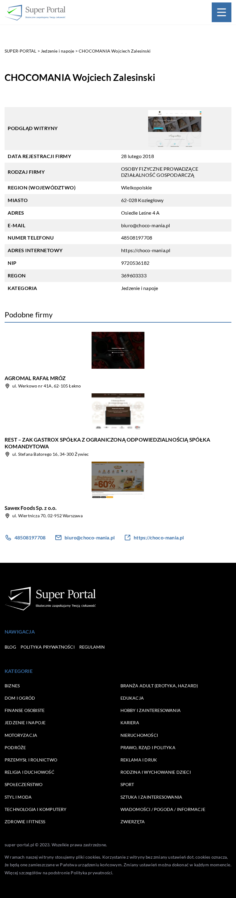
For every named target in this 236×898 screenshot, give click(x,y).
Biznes (12, 685)
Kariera (129, 722)
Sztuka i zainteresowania (151, 797)
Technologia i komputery (36, 809)
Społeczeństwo (24, 784)
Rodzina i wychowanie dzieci (155, 772)
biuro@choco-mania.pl (145, 225)
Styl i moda (18, 797)
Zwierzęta (132, 821)
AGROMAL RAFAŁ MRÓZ (35, 378)
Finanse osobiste (25, 710)
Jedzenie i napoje (139, 288)
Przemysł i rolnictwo (31, 759)
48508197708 (136, 237)
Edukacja (132, 698)
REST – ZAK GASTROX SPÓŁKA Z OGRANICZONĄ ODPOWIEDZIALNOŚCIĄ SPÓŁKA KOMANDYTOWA (107, 443)
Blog (10, 647)
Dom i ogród (20, 698)
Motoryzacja (21, 735)
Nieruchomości (139, 735)
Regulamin (92, 647)
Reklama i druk (138, 759)
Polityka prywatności (48, 647)
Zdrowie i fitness (25, 821)
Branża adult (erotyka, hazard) (159, 685)
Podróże (15, 747)
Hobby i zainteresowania (150, 710)
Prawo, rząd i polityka (147, 747)
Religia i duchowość (29, 772)
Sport (127, 784)
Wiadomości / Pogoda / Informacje (162, 809)
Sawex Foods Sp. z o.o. (31, 508)
